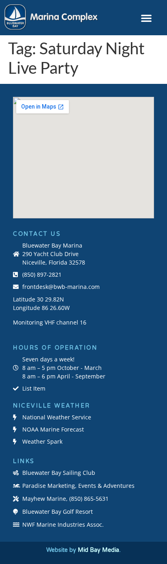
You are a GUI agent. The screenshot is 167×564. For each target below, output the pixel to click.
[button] (146, 17)
